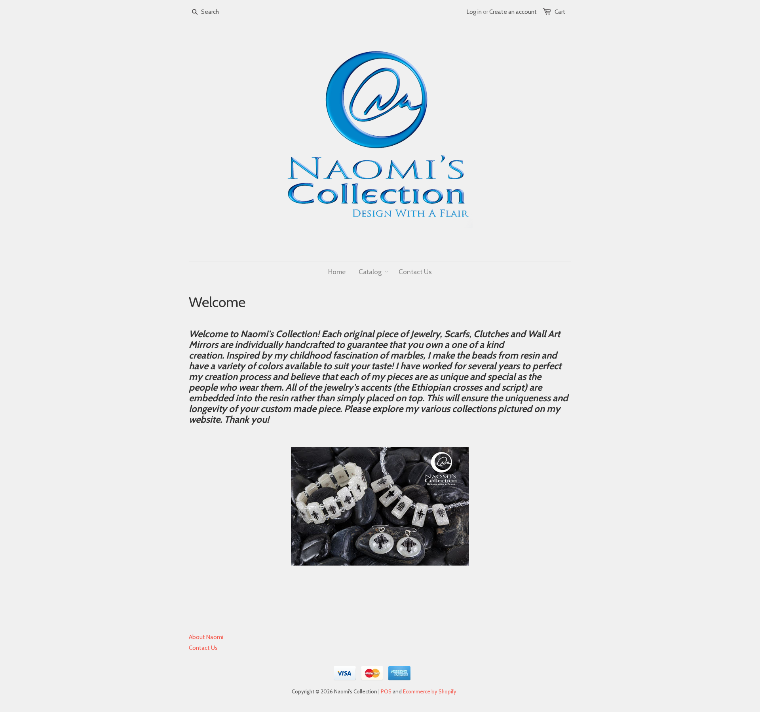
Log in (474, 11)
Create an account (513, 11)
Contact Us (203, 647)
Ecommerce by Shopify (429, 691)
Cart (560, 11)
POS (386, 691)
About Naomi (206, 637)
